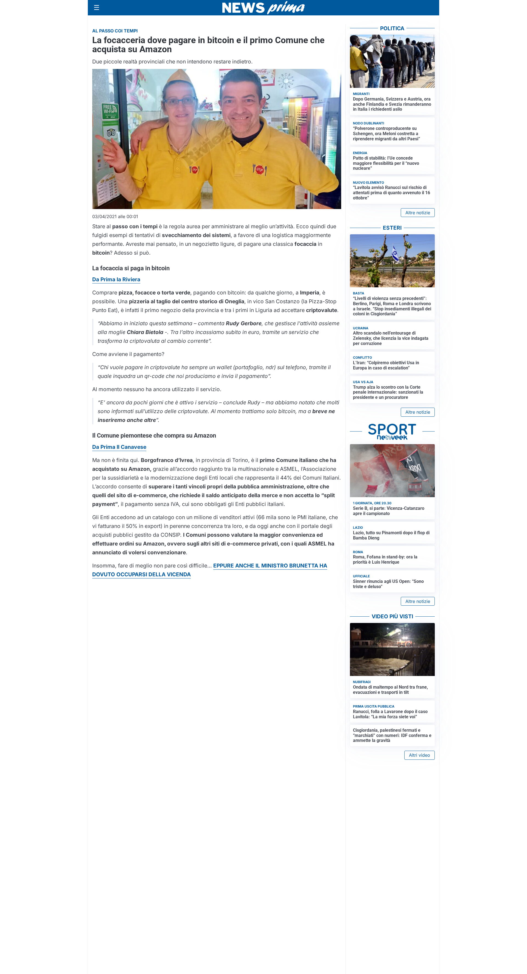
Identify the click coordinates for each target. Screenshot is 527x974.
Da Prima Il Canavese (119, 447)
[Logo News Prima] (263, 7)
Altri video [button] (419, 755)
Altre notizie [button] (417, 212)
